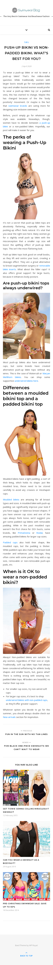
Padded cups (10, 542)
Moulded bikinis (11, 499)
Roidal (39, 532)
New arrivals (9, 717)
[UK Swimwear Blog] (26, 10)
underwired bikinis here (26, 380)
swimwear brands (17, 105)
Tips (26, 42)
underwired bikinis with (17, 700)
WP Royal (33, 945)
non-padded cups (38, 700)
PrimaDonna (24, 532)
